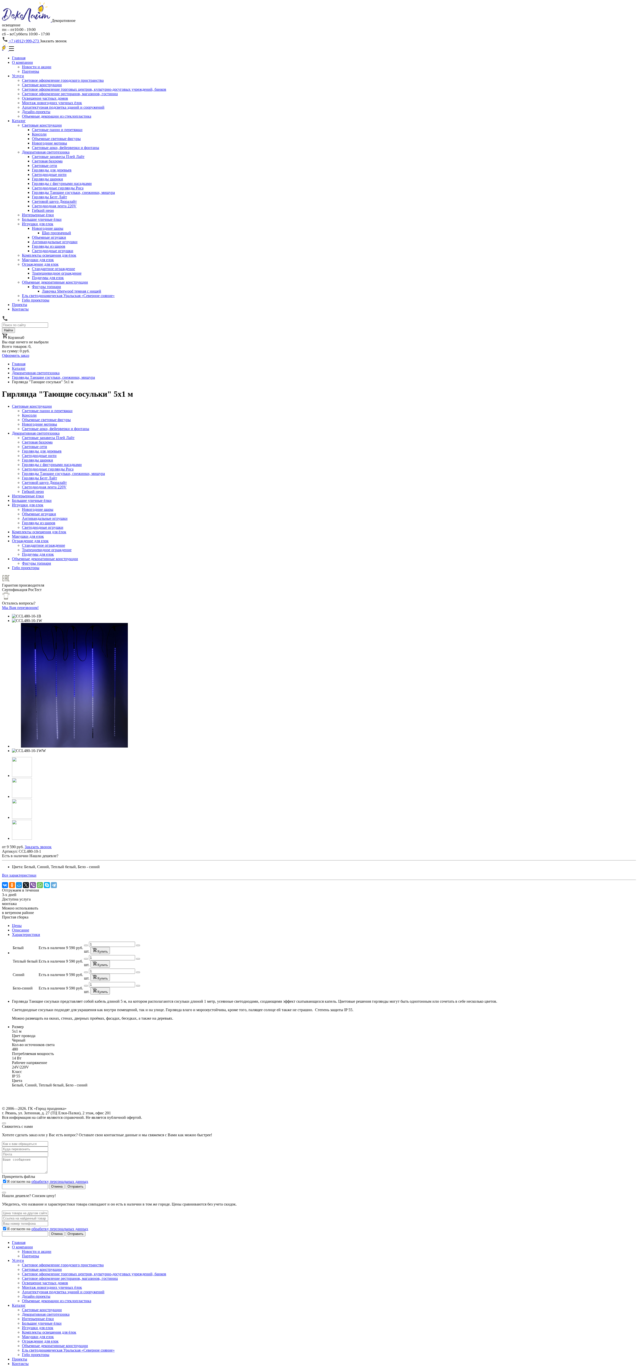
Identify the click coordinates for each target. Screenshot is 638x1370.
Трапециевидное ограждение (56, 273)
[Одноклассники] (12, 885)
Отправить (75, 1186)
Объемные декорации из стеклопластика (56, 116)
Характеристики (26, 934)
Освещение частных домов (45, 98)
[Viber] (33, 885)
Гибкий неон (43, 210)
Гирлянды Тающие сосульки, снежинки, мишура (73, 192)
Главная (18, 58)
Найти (8, 330)
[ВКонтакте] (5, 885)
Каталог (19, 121)
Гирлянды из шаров (48, 246)
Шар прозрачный (56, 233)
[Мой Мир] (19, 885)
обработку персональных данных (59, 1181)
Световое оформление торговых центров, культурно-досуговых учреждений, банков (94, 89)
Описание (20, 930)
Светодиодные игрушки (52, 251)
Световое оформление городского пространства (63, 80)
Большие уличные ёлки (42, 219)
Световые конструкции (42, 85)
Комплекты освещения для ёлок (49, 255)
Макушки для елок (38, 260)
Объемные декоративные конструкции (55, 282)
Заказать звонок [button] (53, 41)
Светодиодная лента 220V (54, 206)
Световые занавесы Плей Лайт (58, 156)
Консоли (39, 134)
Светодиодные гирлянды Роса (57, 188)
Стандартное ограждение (53, 269)
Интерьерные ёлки (38, 215)
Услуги (18, 76)
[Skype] (47, 885)
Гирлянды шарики (47, 179)
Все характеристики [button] (19, 875)
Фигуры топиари (46, 287)
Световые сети (44, 165)
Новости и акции (36, 67)
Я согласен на (47, 1181)
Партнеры (30, 71)
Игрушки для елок (37, 224)
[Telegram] (54, 885)
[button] (22, 775)
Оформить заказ (15, 355)
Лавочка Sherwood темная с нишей (71, 291)
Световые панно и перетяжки (57, 130)
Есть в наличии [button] (15, 856)
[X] (26, 885)
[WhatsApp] (40, 885)
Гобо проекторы (35, 300)
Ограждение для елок (40, 264)
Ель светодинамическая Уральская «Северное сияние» (68, 296)
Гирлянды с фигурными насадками (62, 183)
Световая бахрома (47, 161)
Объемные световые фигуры (56, 139)
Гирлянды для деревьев (52, 170)
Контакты (20, 309)
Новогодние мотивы (49, 143)
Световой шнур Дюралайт (54, 201)
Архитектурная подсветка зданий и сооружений (63, 107)
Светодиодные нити (49, 174)
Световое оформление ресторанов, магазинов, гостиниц (70, 94)
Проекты (19, 305)
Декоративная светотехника (46, 152)
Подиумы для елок (48, 278)
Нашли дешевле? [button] (43, 856)
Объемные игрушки (49, 237)
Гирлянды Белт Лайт (49, 197)
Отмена (57, 1186)
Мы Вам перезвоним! (20, 608)
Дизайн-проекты (36, 112)
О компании (22, 62)
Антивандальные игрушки (55, 242)
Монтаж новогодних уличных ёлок (52, 103)
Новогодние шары (47, 228)
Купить (102, 951)
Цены (17, 925)
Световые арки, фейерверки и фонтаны (65, 148)
